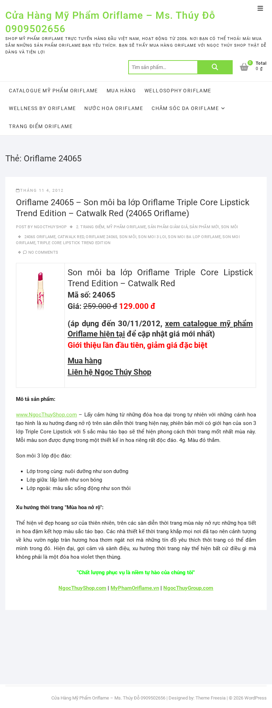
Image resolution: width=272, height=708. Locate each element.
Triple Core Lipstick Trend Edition (73, 243)
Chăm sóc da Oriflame (185, 108)
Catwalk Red (71, 237)
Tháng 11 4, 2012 (42, 190)
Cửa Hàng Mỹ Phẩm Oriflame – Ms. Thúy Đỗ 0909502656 (110, 22)
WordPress (255, 698)
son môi (127, 237)
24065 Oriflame (40, 237)
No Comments (43, 252)
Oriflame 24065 (101, 237)
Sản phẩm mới (204, 227)
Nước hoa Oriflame (113, 108)
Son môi (229, 227)
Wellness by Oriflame (42, 108)
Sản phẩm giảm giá (167, 227)
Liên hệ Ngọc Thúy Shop (109, 372)
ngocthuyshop (50, 227)
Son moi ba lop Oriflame (194, 237)
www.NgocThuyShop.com (46, 414)
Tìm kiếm (215, 67)
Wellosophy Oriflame (177, 90)
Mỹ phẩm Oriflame (126, 227)
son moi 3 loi (152, 237)
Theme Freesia (211, 698)
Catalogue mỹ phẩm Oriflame (53, 90)
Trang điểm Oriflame (41, 126)
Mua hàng (121, 90)
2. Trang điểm (90, 227)
